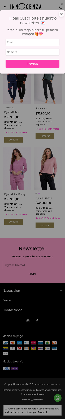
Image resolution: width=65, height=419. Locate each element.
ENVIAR (32, 64)
